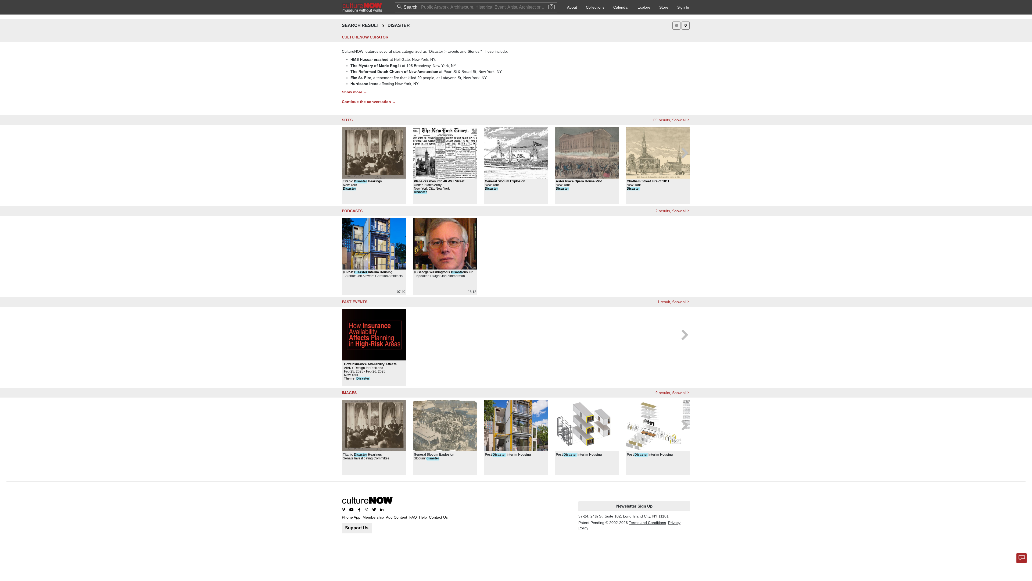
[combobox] (421, 7)
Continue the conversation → (369, 102)
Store (663, 7)
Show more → (354, 92)
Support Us (356, 528)
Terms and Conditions (647, 522)
